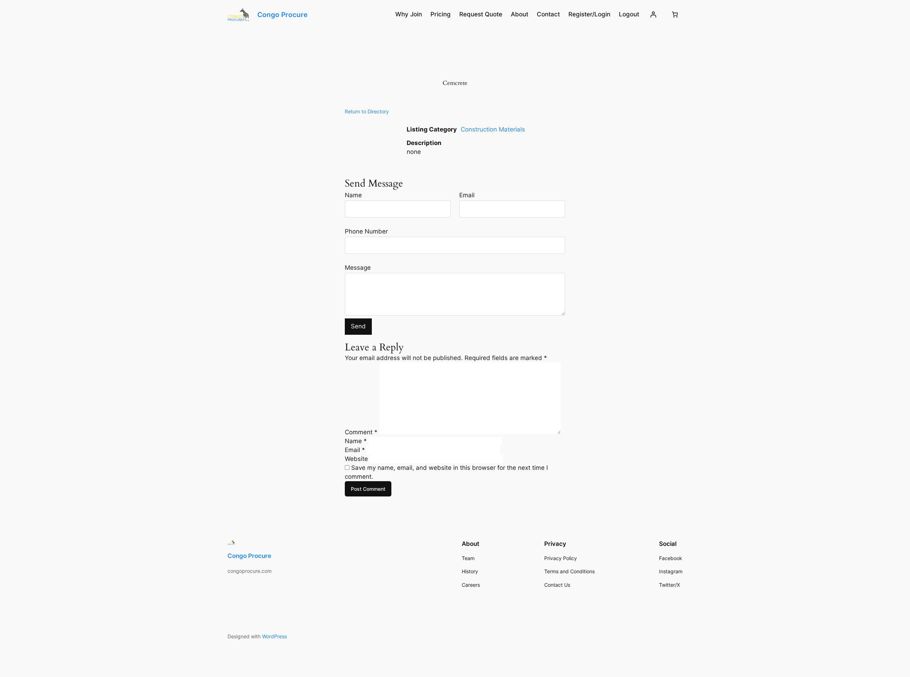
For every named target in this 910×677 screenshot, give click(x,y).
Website (356, 458)
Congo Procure (282, 14)
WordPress (274, 636)
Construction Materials (493, 129)
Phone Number (366, 231)
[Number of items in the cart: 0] (675, 14)
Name (353, 195)
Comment (361, 431)
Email (467, 195)
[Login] (653, 14)
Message (358, 267)
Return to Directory (367, 111)
